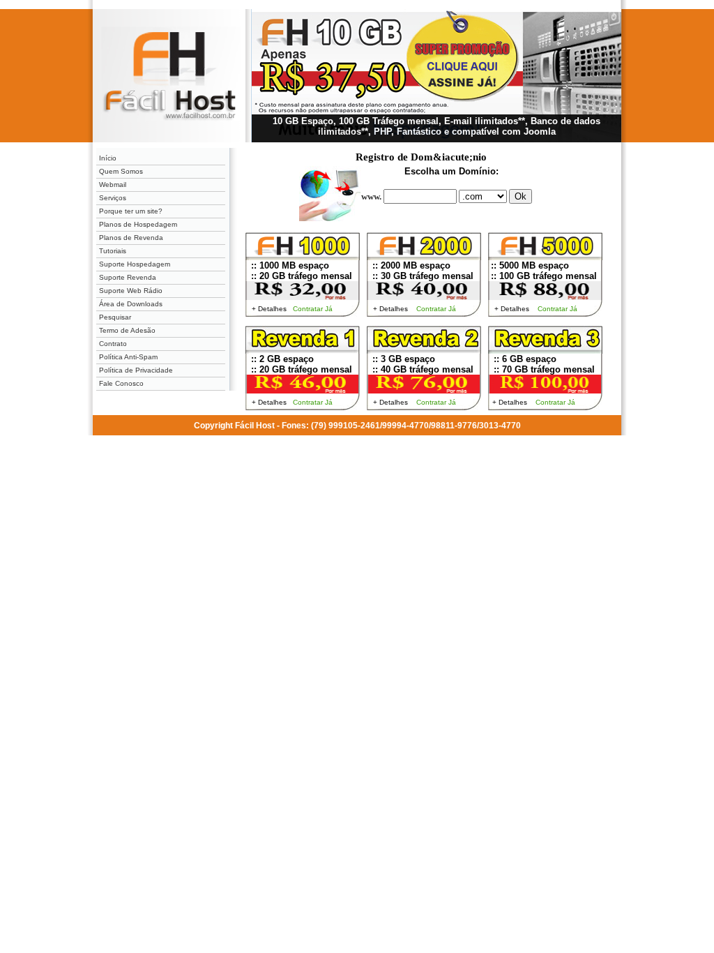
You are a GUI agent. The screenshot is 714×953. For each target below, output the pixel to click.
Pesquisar (115, 317)
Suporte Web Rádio (130, 290)
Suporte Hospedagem (134, 264)
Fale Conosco (121, 383)
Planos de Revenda (131, 237)
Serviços (112, 198)
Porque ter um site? (130, 211)
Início (107, 158)
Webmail (112, 184)
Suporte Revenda (127, 277)
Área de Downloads (130, 304)
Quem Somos (121, 171)
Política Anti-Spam (128, 357)
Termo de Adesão (127, 330)
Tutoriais (112, 251)
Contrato (113, 343)
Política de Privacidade (136, 370)
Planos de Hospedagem (138, 224)
